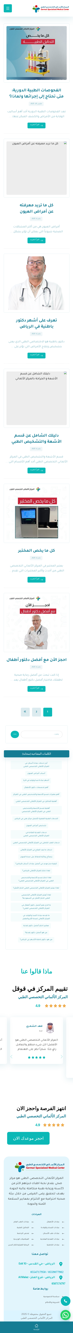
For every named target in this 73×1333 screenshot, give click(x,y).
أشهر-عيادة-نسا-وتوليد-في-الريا (36, 780)
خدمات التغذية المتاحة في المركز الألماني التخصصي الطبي (36, 834)
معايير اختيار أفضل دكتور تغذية (36, 926)
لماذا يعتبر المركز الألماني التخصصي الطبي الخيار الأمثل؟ (36, 888)
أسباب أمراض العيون (36, 773)
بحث (14, 734)
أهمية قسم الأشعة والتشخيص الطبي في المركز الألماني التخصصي (36, 810)
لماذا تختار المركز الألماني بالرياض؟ (36, 871)
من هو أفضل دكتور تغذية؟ (36, 933)
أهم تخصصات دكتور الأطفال (36, 788)
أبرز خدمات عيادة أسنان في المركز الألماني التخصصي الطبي (36, 765)
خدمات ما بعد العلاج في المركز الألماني (36, 850)
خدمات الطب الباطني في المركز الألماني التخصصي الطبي (36, 843)
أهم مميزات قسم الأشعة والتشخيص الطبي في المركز (36, 794)
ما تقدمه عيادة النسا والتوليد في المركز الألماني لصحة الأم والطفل (36, 917)
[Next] (61, 1056)
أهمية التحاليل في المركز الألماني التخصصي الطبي (36, 801)
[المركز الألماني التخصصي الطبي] (50, 8)
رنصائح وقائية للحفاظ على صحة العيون (36, 857)
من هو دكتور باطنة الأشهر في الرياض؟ (36, 940)
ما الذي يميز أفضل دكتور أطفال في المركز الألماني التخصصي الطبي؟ (36, 906)
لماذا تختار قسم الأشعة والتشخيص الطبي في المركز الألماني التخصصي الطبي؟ (36, 879)
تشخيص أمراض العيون (36, 826)
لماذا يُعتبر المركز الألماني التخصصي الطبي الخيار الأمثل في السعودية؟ (36, 896)
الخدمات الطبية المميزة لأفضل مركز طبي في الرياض (36, 819)
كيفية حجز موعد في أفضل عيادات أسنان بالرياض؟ (36, 864)
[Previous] (11, 1056)
